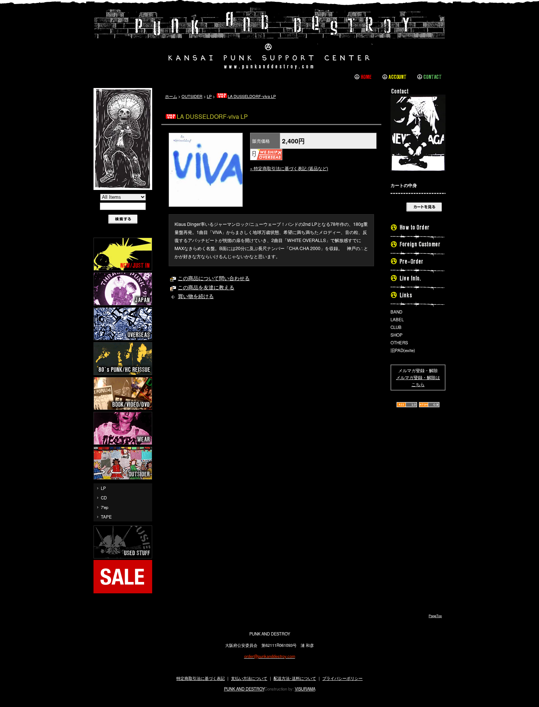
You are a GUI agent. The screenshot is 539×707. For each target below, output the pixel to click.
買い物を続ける (196, 296)
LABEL (397, 319)
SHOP (396, 335)
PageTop (435, 615)
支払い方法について (249, 678)
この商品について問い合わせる (214, 278)
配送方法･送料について (295, 678)
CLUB (396, 327)
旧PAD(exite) (402, 350)
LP (103, 488)
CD (104, 498)
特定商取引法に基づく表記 (200, 678)
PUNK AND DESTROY (244, 689)
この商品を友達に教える (206, 287)
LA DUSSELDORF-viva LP (252, 96)
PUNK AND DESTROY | (269, 38)
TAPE (106, 517)
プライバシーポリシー (342, 678)
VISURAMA (305, 689)
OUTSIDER (192, 96)
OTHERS (399, 342)
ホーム (171, 96)
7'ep (104, 507)
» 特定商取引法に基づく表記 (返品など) (289, 168)
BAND (396, 312)
